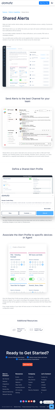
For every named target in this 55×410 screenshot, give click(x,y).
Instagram (44, 390)
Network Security (7, 394)
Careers (30, 382)
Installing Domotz (20, 387)
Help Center (18, 385)
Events (17, 377)
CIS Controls (18, 390)
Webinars (17, 382)
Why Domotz (31, 379)
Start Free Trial (44, 3)
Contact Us (44, 377)
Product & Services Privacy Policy (30, 406)
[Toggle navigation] (52, 3)
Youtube (43, 387)
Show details (47, 208)
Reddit (43, 382)
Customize (26, 213)
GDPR (48, 406)
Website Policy (17, 406)
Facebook (43, 379)
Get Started (6, 379)
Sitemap (17, 392)
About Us (30, 377)
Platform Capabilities (14, 12)
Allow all (45, 213)
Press (29, 385)
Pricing (4, 386)
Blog (29, 387)
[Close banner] (52, 195)
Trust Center (42, 406)
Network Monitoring (8, 392)
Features (5, 12)
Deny (10, 213)
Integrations (6, 384)
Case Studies (19, 379)
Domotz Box (6, 389)
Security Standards (33, 390)
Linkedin (43, 385)
